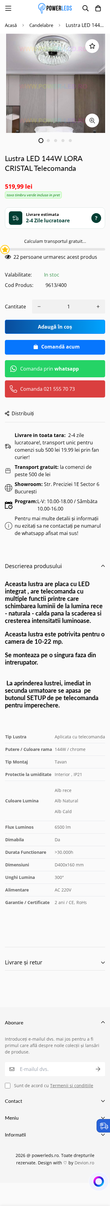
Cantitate (15, 306)
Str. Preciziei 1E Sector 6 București (57, 488)
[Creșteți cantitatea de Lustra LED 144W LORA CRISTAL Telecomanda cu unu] (98, 307)
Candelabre (41, 25)
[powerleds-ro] (55, 8)
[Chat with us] (98, 1183)
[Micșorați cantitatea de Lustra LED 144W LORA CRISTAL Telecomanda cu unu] (39, 307)
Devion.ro (84, 1163)
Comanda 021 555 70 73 (47, 389)
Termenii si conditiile (71, 1085)
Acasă (11, 25)
